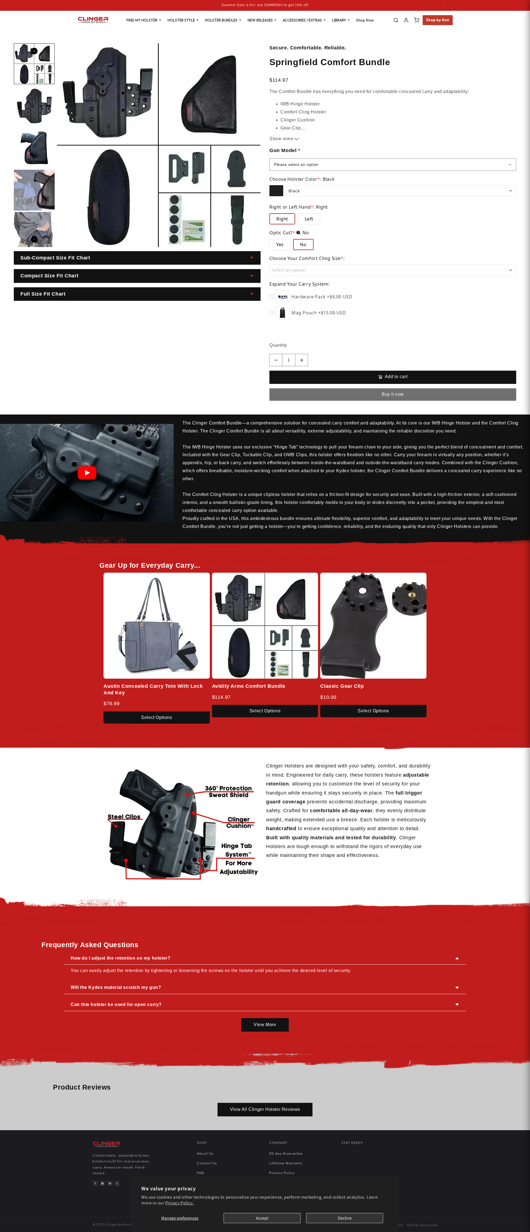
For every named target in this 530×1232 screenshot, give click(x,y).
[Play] (87, 472)
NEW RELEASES (260, 20)
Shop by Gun (437, 20)
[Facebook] (95, 1183)
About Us (205, 1153)
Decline (345, 1218)
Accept (262, 1218)
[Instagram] (102, 1183)
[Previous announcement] (82, 5)
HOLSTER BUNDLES (221, 20)
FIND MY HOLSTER (141, 20)
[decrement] (276, 360)
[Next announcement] (447, 5)
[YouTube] (110, 1183)
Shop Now (365, 20)
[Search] (396, 20)
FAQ (200, 1172)
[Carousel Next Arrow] (34, 239)
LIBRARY (339, 20)
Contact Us (207, 1163)
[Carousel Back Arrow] (34, 51)
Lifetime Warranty (285, 1163)
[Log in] (406, 20)
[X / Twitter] (117, 1183)
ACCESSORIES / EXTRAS (302, 20)
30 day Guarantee (286, 1153)
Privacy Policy (282, 1172)
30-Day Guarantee (422, 1225)
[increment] (301, 360)
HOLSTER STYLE (181, 20)
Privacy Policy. (179, 1203)
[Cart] (416, 20)
